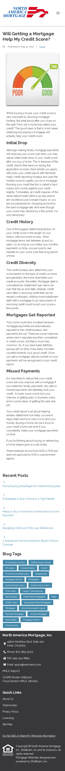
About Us (8, 698)
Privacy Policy (11, 711)
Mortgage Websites (28, 757)
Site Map (7, 724)
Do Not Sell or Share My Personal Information (29, 735)
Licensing (8, 718)
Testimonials (10, 705)
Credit (42, 46)
